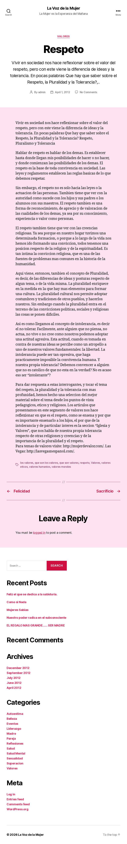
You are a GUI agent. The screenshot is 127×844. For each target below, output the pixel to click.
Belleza (12, 718)
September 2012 (18, 673)
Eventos (12, 723)
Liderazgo (14, 728)
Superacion (15, 763)
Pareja (11, 738)
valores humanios (39, 466)
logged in (39, 532)
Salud (11, 748)
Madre (11, 733)
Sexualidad (15, 758)
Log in (11, 794)
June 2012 (14, 683)
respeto (84, 462)
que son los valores (46, 462)
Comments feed (18, 804)
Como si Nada (16, 602)
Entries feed (15, 799)
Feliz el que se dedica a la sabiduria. (32, 594)
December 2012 (18, 668)
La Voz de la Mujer (63, 8)
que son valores (69, 462)
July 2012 (14, 678)
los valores (26, 462)
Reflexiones (15, 743)
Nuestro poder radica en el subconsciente (36, 617)
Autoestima (15, 713)
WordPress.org (17, 809)
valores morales (61, 466)
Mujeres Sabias (17, 610)
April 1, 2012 (62, 92)
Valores (63, 36)
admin (42, 92)
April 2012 (14, 687)
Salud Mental (16, 753)
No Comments (88, 92)
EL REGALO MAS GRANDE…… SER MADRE (36, 625)
